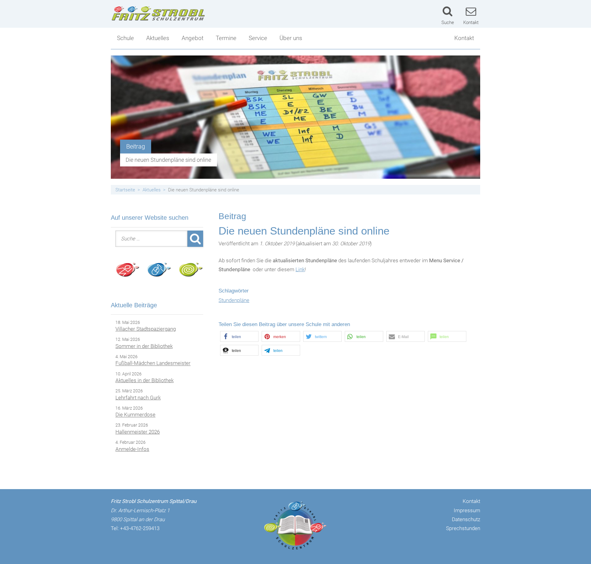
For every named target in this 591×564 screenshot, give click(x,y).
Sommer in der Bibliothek (144, 346)
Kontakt (464, 38)
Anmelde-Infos (132, 449)
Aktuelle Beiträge (134, 305)
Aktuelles (157, 38)
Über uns (290, 38)
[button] (239, 336)
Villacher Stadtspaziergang (145, 329)
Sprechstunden (463, 528)
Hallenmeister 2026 (137, 432)
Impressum (467, 510)
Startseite (125, 190)
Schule (125, 38)
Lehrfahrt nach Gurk (138, 397)
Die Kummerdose (135, 415)
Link (300, 269)
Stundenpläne (234, 300)
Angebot (192, 38)
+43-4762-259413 (139, 528)
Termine (226, 38)
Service (258, 38)
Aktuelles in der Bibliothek (144, 380)
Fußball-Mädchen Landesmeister (153, 363)
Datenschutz (466, 519)
